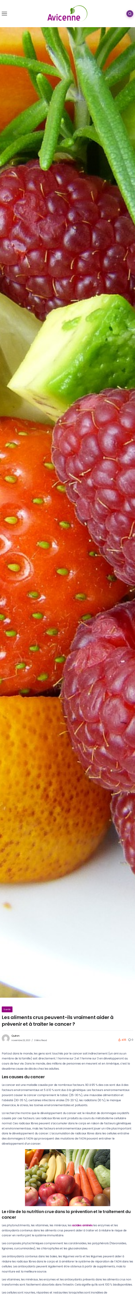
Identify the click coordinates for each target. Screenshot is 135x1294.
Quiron (15, 1036)
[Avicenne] (67, 13)
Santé (7, 1009)
